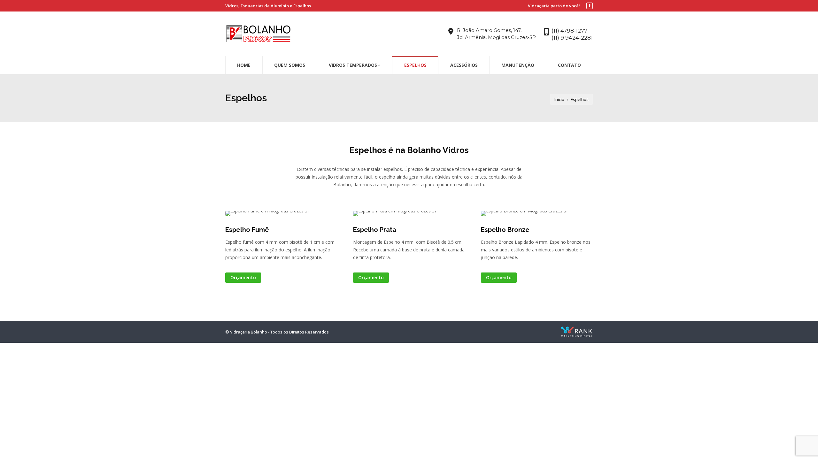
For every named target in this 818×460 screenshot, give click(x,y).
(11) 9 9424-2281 (572, 37)
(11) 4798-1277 (569, 30)
